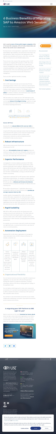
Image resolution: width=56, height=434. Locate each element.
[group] (45, 45)
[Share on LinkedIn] (9, 346)
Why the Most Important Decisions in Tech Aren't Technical (45, 70)
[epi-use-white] (6, 4)
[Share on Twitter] (5, 346)
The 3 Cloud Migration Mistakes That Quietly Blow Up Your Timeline (44, 56)
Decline (46, 428)
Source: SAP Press (8, 122)
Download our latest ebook (27, 314)
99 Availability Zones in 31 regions (18, 150)
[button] (41, 46)
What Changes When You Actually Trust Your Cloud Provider (45, 63)
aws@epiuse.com (7, 395)
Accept (35, 428)
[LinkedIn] (4, 403)
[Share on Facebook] (14, 346)
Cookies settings (25, 428)
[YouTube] (8, 403)
